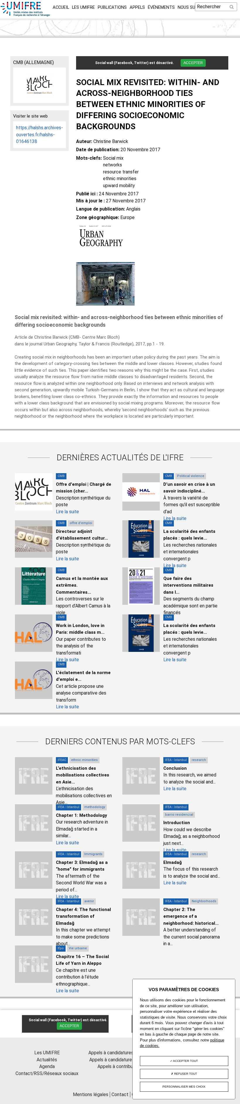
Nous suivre (191, 7)
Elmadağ (172, 862)
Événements (161, 7)
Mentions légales (90, 1094)
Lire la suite (67, 511)
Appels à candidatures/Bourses (120, 1052)
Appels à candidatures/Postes (120, 1059)
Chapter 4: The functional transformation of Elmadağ (83, 916)
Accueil (61, 7)
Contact (120, 1094)
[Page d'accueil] (25, 15)
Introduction (176, 822)
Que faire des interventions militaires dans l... (188, 585)
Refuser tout (185, 1073)
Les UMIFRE (83, 7)
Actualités (47, 1059)
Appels (137, 7)
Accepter (193, 63)
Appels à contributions (120, 1066)
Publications (112, 7)
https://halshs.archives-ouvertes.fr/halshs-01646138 (39, 134)
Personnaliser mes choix (183, 1086)
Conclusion (175, 768)
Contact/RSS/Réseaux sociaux (47, 1073)
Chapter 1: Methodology (81, 815)
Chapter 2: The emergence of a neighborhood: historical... (191, 916)
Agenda (47, 1066)
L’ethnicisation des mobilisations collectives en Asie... (82, 775)
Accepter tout (185, 1060)
